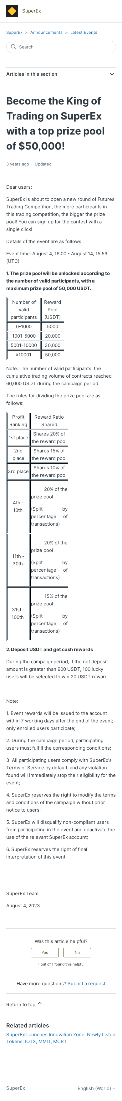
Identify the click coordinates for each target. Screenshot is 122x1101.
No (77, 952)
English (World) (95, 1088)
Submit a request (86, 983)
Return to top (21, 1004)
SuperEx (14, 32)
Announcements (47, 32)
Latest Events (83, 32)
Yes (45, 952)
